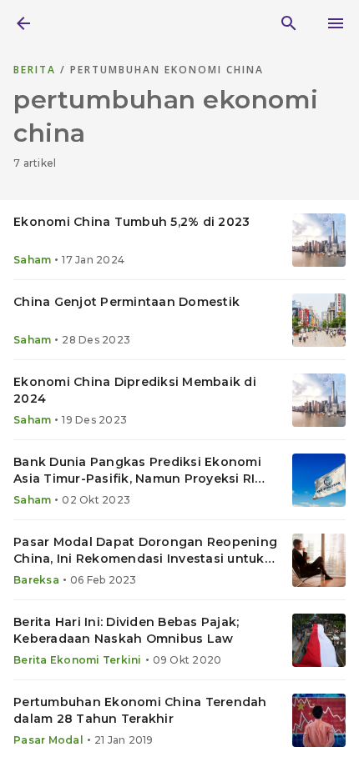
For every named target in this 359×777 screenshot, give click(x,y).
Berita (36, 70)
